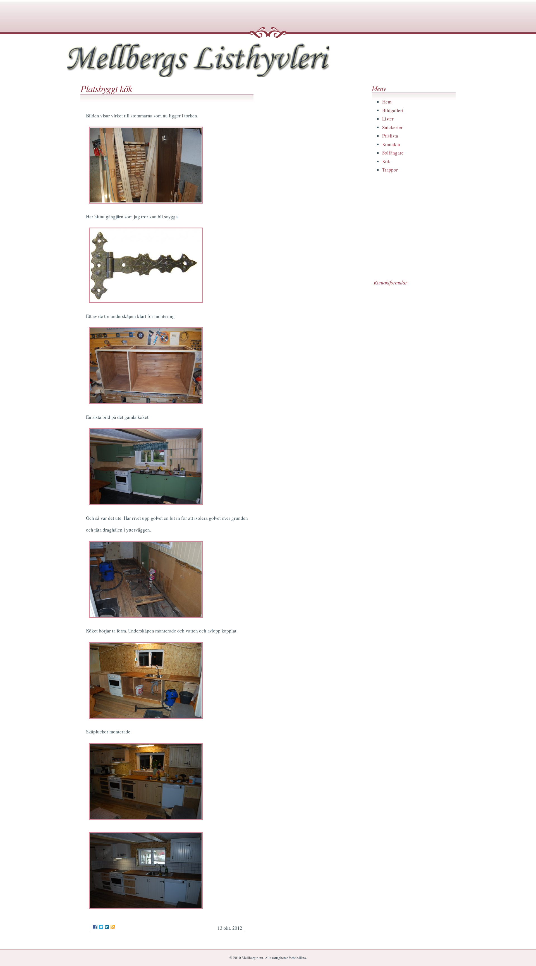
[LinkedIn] (107, 927)
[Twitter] (101, 927)
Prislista (390, 135)
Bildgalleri (392, 110)
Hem (386, 101)
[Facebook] (95, 927)
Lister (388, 118)
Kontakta (391, 144)
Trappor (390, 169)
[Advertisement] (414, 233)
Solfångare (393, 152)
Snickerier (392, 127)
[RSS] (113, 927)
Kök (386, 161)
